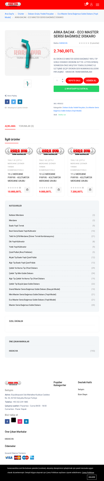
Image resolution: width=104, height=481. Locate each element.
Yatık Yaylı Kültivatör (17, 247)
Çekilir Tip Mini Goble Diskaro (21, 273)
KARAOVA (63, 43)
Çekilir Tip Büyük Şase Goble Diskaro (24, 284)
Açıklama (10, 126)
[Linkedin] (26, 421)
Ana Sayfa (9, 14)
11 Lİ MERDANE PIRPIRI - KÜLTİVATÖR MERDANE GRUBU (81, 177)
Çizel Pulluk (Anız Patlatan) (20, 252)
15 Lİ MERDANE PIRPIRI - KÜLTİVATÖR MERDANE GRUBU (18, 177)
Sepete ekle (74, 80)
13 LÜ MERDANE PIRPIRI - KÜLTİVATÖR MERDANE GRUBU (50, 177)
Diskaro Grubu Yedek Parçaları (41, 14)
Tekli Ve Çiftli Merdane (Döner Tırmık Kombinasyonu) (31, 236)
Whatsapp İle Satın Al (77, 89)
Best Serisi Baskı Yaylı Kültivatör (22, 231)
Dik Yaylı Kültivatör (17, 241)
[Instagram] (20, 421)
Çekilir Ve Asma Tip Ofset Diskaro (23, 268)
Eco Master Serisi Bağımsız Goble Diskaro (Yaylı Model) (32, 300)
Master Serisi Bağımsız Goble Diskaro (25, 305)
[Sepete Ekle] (27, 190)
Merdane (13, 220)
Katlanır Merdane (16, 215)
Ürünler (21, 14)
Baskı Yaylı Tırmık (16, 226)
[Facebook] (7, 421)
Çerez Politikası (88, 473)
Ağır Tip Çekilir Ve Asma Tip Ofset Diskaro (27, 279)
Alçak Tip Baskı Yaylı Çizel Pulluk (23, 257)
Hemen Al (91, 80)
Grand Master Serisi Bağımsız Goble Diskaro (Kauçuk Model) (34, 289)
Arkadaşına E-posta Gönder (17, 108)
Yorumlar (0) (26, 126)
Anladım (92, 477)
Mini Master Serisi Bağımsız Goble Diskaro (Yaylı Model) (32, 294)
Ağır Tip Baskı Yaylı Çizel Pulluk (22, 263)
